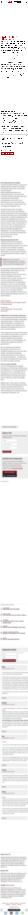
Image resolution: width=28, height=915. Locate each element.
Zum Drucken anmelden (23, 58)
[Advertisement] (14, 18)
